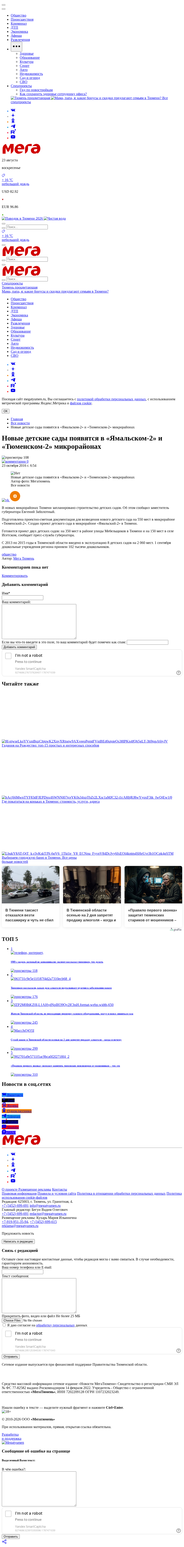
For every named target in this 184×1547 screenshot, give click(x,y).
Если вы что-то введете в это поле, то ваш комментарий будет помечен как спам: (64, 642)
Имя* (6, 593)
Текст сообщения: (15, 1276)
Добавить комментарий (19, 647)
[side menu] (3, 9)
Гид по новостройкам (36, 90)
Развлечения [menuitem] (20, 40)
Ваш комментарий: (16, 602)
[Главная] (53, 152)
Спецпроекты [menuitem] (21, 86)
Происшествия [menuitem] (22, 19)
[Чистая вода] (55, 218)
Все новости (20, 423)
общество (9, 554)
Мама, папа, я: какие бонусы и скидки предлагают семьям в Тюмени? (55, 291)
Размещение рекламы (34, 1189)
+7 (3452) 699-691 (15, 1205)
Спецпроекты (12, 283)
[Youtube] (13, 138)
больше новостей (15, 861)
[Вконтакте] (13, 111)
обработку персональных (55, 1325)
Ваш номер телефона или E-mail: (27, 1267)
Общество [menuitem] (18, 15)
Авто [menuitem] (24, 70)
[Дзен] (13, 116)
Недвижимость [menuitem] (31, 74)
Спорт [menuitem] (24, 66)
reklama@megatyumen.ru (20, 1226)
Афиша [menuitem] (16, 35)
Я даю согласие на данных (46, 1325)
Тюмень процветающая (19, 287)
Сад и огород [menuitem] (30, 78)
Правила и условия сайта (56, 1193)
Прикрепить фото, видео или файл (41, 1316)
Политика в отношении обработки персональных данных (121, 1193)
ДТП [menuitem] (14, 27)
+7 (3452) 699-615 (43, 1222)
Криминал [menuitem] (19, 23)
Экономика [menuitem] (19, 31)
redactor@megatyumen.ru (48, 1214)
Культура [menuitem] (26, 62)
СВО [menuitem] (23, 82)
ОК (6, 411)
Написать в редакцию (18, 1241)
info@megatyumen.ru (45, 1205)
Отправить (11, 1356)
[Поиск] (3, 223)
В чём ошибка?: (14, 1469)
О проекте (10, 1189)
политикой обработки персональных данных (111, 399)
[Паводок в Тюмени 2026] (23, 218)
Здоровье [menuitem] (27, 53)
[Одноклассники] (13, 122)
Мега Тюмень (23, 558)
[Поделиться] (4, 1543)
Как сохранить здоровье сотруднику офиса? (53, 94)
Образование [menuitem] (30, 57)
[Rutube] (13, 132)
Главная (17, 419)
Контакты (59, 1189)
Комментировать (15, 576)
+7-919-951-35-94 (15, 1222)
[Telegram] (13, 127)
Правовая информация (19, 1193)
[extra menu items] (16, 47)
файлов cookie (81, 403)
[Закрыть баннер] (3, 5)
